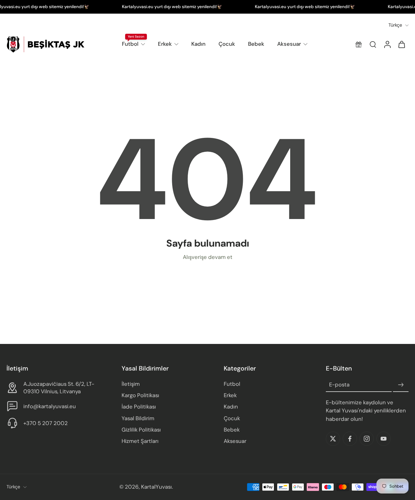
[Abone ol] (401, 385)
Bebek (256, 43)
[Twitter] (333, 439)
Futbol (130, 43)
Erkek (165, 43)
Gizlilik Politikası (141, 429)
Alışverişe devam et (207, 257)
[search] (373, 44)
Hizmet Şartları (140, 441)
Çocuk (227, 43)
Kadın (198, 43)
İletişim (131, 384)
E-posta (339, 384)
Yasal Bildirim (138, 418)
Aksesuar (289, 43)
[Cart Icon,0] (401, 44)
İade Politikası (139, 406)
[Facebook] (350, 439)
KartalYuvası (156, 487)
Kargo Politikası (140, 395)
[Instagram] (367, 439)
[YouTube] (383, 439)
